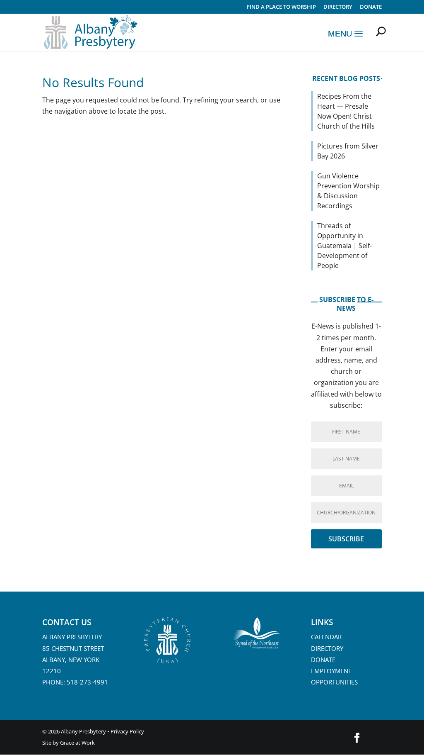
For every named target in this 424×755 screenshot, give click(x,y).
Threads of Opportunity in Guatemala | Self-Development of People (344, 245)
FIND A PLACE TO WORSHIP (281, 7)
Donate (371, 7)
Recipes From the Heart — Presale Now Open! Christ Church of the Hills (346, 111)
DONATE (323, 659)
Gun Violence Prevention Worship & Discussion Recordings (348, 190)
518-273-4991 (87, 682)
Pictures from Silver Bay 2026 (347, 151)
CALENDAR (326, 637)
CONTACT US (66, 622)
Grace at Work (77, 742)
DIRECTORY (337, 7)
